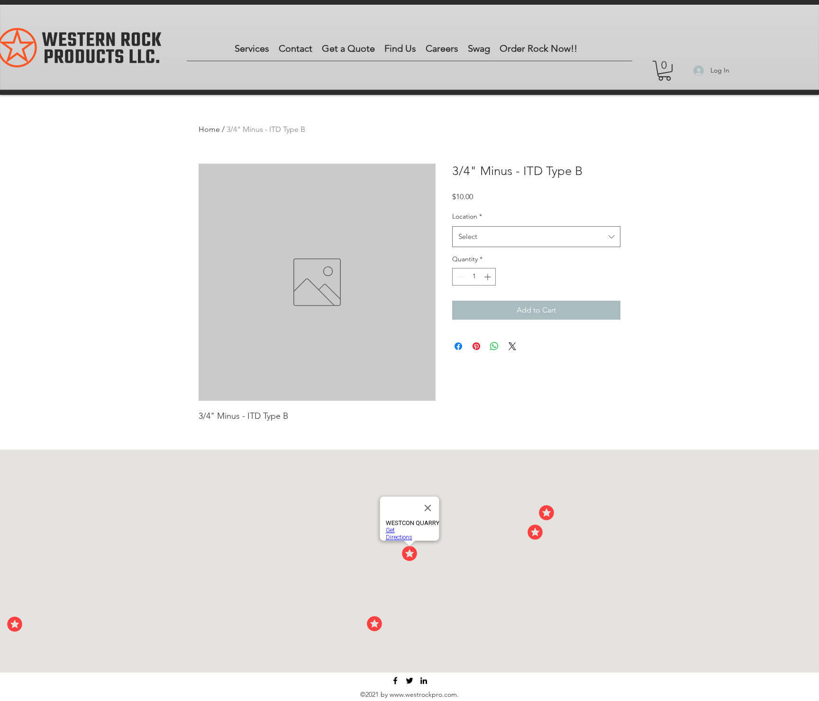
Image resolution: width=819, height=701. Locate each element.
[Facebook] (395, 680)
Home (209, 129)
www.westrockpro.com (423, 694)
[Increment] (488, 276)
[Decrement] (459, 276)
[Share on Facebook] (458, 346)
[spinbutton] (473, 276)
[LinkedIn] (423, 680)
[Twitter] (409, 680)
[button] (664, 71)
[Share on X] (512, 346)
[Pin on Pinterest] (476, 346)
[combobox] (536, 236)
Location (467, 216)
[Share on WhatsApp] (494, 346)
